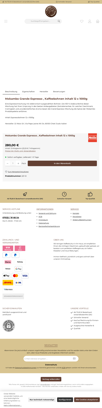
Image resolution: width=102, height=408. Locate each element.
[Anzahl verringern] (7, 163)
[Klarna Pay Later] (7, 248)
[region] (51, 58)
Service (75, 209)
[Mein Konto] (89, 21)
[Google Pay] (18, 269)
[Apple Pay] (6, 276)
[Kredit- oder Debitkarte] (20, 276)
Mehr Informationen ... (13, 405)
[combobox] (40, 21)
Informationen (44, 209)
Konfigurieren (65, 400)
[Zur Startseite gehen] (51, 11)
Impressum (43, 220)
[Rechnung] (20, 262)
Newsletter (77, 217)
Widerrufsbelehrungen (82, 220)
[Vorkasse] (7, 269)
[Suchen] (59, 21)
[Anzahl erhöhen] (18, 163)
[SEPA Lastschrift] (18, 282)
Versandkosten (45, 384)
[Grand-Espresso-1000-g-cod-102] (51, 58)
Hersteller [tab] (44, 92)
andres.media (76, 386)
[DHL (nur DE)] (7, 282)
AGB (40, 217)
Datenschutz (44, 223)
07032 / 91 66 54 (10, 217)
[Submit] (74, 358)
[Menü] (5, 21)
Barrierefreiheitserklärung (49, 226)
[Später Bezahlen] (15, 255)
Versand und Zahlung (47, 213)
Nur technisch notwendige (42, 400)
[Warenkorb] (97, 21)
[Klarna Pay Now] (20, 248)
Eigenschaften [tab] (28, 92)
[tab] (11, 91)
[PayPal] (6, 255)
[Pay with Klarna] (7, 262)
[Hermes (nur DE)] (7, 289)
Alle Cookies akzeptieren (87, 400)
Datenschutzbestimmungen (25, 368)
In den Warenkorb (62, 163)
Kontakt (76, 213)
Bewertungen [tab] (59, 92)
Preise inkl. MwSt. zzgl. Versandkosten (20, 151)
